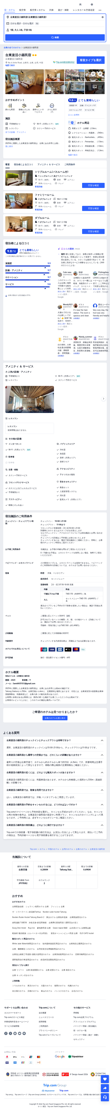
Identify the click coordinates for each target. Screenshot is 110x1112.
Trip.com (33, 849)
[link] (80, 4)
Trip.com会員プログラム (83, 1017)
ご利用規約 (43, 1026)
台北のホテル (77, 991)
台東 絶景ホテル (52, 970)
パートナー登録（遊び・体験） (86, 1035)
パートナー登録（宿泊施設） (85, 1026)
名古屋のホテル (18, 991)
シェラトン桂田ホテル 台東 (37, 906)
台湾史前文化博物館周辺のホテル (51, 949)
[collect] (105, 1079)
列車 (51, 10)
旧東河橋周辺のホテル (84, 954)
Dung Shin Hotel (19, 928)
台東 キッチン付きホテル (22, 975)
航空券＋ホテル (37, 10)
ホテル (42, 849)
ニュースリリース (46, 1017)
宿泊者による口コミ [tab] (23, 164)
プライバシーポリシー (48, 1030)
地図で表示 (73, 155)
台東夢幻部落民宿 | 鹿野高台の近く (63, 923)
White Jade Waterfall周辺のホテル (26, 944)
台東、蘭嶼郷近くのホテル (23, 949)
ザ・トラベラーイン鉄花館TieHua (26, 912)
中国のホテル (53, 849)
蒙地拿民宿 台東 (44, 928)
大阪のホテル (46, 986)
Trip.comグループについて (50, 1035)
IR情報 (76, 1013)
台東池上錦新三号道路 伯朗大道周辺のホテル (31, 954)
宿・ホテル (9, 10)
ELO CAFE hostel (87, 933)
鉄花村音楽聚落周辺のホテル (53, 960)
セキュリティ (79, 1039)
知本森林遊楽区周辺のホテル (55, 944)
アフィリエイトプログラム (84, 1022)
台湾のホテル (67, 849)
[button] (86, 4)
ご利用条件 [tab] (69, 164)
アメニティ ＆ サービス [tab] (49, 164)
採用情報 (42, 1022)
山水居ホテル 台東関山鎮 (80, 928)
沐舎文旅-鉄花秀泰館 (38, 923)
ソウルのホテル (18, 986)
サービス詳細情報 (11, 1026)
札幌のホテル (73, 986)
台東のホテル (81, 849)
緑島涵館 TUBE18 (19, 923)
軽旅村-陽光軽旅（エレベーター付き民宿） (30, 933)
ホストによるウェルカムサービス (23, 488)
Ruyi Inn (31, 928)
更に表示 (9, 146)
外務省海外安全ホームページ (16, 1022)
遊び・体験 (63, 10)
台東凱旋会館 (17, 906)
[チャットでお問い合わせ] (105, 1097)
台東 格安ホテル (68, 970)
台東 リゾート (18, 970)
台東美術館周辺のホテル (62, 954)
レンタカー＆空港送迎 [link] (83, 10)
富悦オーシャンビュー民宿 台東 (64, 933)
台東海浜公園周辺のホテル (80, 944)
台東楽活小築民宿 (18, 55)
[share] (105, 1088)
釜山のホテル (46, 991)
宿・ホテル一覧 (80, 1030)
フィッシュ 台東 (58, 906)
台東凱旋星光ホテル (78, 917)
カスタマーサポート (12, 1013)
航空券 (22, 10)
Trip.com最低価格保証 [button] (65, 62)
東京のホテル (33, 986)
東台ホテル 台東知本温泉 (56, 917)
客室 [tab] (7, 164)
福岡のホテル (60, 986)
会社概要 (42, 1013)
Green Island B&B (60, 928)
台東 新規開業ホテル (35, 970)
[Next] (103, 399)
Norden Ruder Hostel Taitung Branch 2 (28, 917)
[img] (24, 81)
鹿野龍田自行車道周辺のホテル (25, 960)
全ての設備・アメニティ (15, 132)
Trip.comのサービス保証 (14, 1017)
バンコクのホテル (61, 991)
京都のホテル (33, 991)
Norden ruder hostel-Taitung (54, 912)
